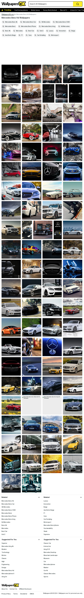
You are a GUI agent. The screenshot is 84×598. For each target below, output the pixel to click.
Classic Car (47, 543)
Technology (5, 552)
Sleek (45, 531)
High (3, 561)
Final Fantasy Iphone (21, 10)
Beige (73, 31)
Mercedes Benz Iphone (51, 525)
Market (46, 567)
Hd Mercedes (65, 26)
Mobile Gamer (35, 10)
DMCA (32, 594)
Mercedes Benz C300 (62, 22)
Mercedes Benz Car (29, 22)
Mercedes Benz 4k (11, 22)
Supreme (47, 534)
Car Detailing (41, 35)
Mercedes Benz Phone (28, 26)
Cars (30, 35)
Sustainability (48, 528)
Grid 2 (41, 31)
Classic (4, 558)
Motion (4, 555)
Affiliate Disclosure (25, 589)
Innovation (62, 31)
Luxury (51, 31)
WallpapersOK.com (8, 14)
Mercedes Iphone (49, 564)
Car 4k (46, 570)
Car (45, 561)
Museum (46, 558)
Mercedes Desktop (50, 552)
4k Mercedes (45, 22)
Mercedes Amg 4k (8, 546)
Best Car (31, 31)
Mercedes (19, 31)
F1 (22, 35)
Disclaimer (23, 594)
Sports (46, 576)
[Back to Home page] (15, 3)
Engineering (5, 564)
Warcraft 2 (63, 10)
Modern (4, 549)
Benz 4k (7, 31)
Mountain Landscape (50, 555)
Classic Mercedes (49, 573)
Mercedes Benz (10, 26)
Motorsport (55, 35)
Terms (15, 594)
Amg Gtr (4, 576)
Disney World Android (50, 10)
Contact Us (13, 589)
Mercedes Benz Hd (8, 570)
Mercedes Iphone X (8, 573)
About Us (5, 589)
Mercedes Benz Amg (48, 26)
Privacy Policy (6, 594)
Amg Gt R (47, 549)
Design (4, 567)
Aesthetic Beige (10, 35)
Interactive (47, 546)
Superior (4, 543)
